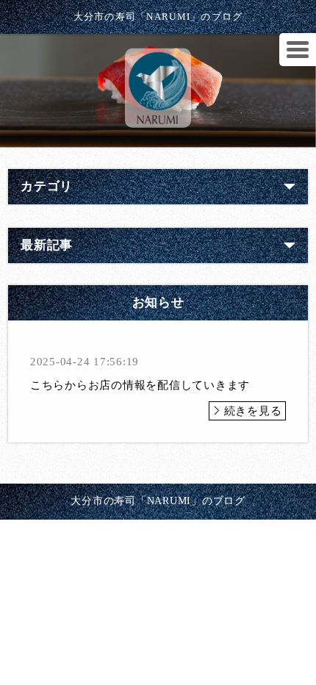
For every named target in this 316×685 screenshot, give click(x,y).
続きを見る (253, 411)
